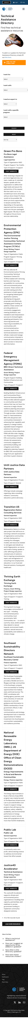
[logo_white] (18, 987)
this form (8, 57)
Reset (14, 134)
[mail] (24, 1002)
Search (14, 128)
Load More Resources (12, 924)
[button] (14, 939)
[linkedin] (19, 1002)
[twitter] (15, 1002)
